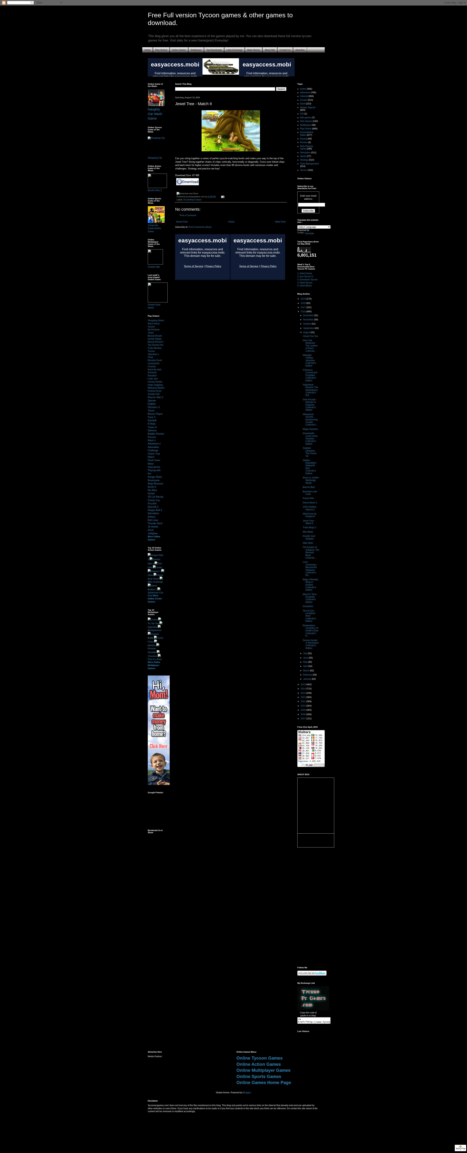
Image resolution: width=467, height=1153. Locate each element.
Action (303, 89)
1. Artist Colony (304, 273)
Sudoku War (154, 267)
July (305, 653)
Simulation (305, 152)
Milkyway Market (156, 388)
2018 (303, 303)
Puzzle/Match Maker (193, 200)
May (305, 662)
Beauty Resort (155, 336)
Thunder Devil (155, 523)
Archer (151, 493)
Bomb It (152, 487)
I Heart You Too (310, 336)
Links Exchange (234, 50)
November (308, 319)
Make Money (253, 50)
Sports (303, 156)
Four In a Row (155, 659)
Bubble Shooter (156, 433)
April (305, 666)
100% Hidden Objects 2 (310, 508)
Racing (303, 138)
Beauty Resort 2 (156, 342)
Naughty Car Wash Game (155, 114)
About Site (270, 50)
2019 (303, 299)
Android (304, 96)
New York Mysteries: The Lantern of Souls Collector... (310, 345)
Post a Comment (188, 215)
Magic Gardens (310, 429)
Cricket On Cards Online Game (154, 228)
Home (147, 50)
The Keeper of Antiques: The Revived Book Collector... (311, 552)
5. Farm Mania (304, 285)
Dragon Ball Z (155, 510)
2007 (303, 718)
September (309, 328)
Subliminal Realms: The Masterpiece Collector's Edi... (310, 390)
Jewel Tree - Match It (309, 522)
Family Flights (154, 339)
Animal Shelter (155, 382)
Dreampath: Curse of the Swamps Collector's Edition (310, 438)
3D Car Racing (155, 496)
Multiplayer (196, 50)
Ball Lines (153, 520)
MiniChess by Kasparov (309, 515)
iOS (302, 113)
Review (304, 142)
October (307, 324)
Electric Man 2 (155, 190)
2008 (303, 714)
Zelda (159, 567)
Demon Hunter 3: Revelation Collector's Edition (311, 644)
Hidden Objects (307, 107)
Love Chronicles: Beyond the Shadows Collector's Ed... (310, 568)
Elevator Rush (155, 360)
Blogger (247, 1092)
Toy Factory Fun (155, 345)
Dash (302, 103)
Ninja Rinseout (155, 483)
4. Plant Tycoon (304, 282)
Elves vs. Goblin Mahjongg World (311, 480)
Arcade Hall (153, 394)
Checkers (152, 656)
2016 (303, 311)
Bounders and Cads (310, 492)
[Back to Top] (460, 1148)
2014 (303, 688)
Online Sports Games (258, 1076)
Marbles (152, 645)
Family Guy (154, 500)
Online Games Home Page (263, 1082)
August (307, 332)
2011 (303, 701)
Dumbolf (152, 420)
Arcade (303, 100)
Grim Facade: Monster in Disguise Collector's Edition (309, 404)
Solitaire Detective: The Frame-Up (310, 452)
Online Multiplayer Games (263, 1070)
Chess (154, 619)
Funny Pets (308, 498)
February (308, 675)
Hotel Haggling (155, 385)
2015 (303, 684)
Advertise (300, 50)
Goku (150, 575)
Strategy (304, 160)
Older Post (280, 221)
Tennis (151, 410)
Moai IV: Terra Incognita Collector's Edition (310, 598)
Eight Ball (152, 627)
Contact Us (285, 50)
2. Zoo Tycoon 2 (305, 276)
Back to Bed (309, 487)
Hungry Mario (155, 476)
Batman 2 (156, 571)
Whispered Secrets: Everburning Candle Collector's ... (310, 419)
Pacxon (152, 437)
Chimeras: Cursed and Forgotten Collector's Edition (310, 375)
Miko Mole (308, 543)
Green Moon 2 (310, 502)
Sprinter (152, 400)
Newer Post (182, 221)
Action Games (179, 50)
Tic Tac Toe (153, 623)
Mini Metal (308, 532)
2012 (303, 697)
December (308, 315)
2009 (303, 710)
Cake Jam (153, 378)
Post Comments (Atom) (200, 227)
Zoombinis (308, 606)
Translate (309, 233)
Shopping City (155, 158)
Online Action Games (258, 1064)
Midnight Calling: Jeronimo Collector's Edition (309, 360)
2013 (303, 693)
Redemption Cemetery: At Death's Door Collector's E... (311, 630)
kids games (305, 117)
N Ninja (151, 423)
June (306, 658)
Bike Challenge (155, 582)
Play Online (306, 128)
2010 (303, 706)
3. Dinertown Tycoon (307, 279)
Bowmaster (154, 480)
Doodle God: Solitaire (309, 537)
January (307, 679)
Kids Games (306, 121)
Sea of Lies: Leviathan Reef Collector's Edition (309, 616)
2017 (303, 307)
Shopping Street (156, 320)
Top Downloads (214, 50)
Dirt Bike (152, 490)
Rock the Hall (154, 369)
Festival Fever (155, 391)
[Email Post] (222, 196)
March (306, 670)
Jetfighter (153, 533)
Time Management (309, 163)
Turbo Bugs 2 (309, 527)
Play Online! (161, 50)
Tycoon (303, 170)
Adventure (305, 92)
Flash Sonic (154, 460)
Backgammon (154, 630)
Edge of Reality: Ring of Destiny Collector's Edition (311, 584)
